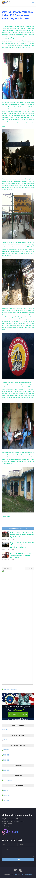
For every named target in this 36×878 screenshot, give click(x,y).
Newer (7, 568)
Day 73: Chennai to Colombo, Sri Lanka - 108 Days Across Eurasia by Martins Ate (22, 535)
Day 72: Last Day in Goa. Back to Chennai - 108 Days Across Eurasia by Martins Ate (22, 545)
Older (29, 568)
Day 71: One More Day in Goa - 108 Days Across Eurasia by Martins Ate (21, 555)
